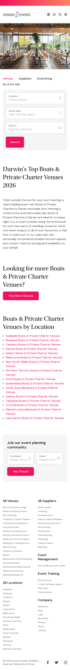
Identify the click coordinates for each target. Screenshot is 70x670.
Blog (40, 610)
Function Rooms (11, 527)
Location (13, 96)
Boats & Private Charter (15, 511)
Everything (44, 78)
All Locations (12, 583)
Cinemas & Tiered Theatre (16, 519)
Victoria (7, 644)
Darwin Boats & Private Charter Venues (31, 349)
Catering (42, 511)
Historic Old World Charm (16, 535)
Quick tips (43, 588)
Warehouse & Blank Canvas (17, 566)
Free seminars (45, 592)
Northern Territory (12, 621)
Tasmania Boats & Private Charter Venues (33, 401)
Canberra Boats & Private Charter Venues (33, 344)
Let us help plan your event (51, 565)
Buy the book (44, 580)
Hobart (6, 605)
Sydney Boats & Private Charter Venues (32, 396)
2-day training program (50, 584)
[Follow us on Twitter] (56, 662)
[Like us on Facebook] (48, 662)
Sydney (6, 637)
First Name (15, 456)
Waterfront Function (13, 570)
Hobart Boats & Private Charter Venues (32, 353)
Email (42, 456)
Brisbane (7, 593)
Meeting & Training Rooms (16, 543)
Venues (8, 78)
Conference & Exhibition (15, 523)
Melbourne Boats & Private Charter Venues (34, 357)
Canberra (8, 597)
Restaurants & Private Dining (17, 558)
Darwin (6, 601)
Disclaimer (43, 618)
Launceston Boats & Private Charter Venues (35, 418)
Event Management (48, 557)
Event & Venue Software (50, 519)
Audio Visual (44, 507)
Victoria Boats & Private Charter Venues (32, 405)
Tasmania (8, 641)
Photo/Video (44, 527)
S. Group (30, 664)
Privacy (41, 622)
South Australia (10, 633)
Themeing (43, 539)
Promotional (44, 531)
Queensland (9, 629)
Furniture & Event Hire (49, 523)
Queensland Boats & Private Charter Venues (35, 383)
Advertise (43, 606)
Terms (41, 626)
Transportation (45, 543)
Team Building (45, 535)
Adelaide (7, 589)
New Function (10, 547)
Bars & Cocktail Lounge (15, 507)
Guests (13, 125)
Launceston (9, 609)
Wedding (42, 547)
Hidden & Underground (15, 531)
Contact (42, 630)
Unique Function (11, 562)
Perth (5, 625)
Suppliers (25, 78)
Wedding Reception (13, 574)
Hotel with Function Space (16, 539)
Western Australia (12, 648)
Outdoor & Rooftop (12, 551)
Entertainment (45, 515)
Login (40, 614)
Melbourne (8, 613)
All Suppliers (47, 501)
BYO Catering (10, 515)
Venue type (15, 111)
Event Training (48, 574)
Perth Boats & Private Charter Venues (30, 379)
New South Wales (11, 617)
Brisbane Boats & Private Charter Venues (33, 340)
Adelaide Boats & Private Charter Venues (33, 336)
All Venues (10, 501)
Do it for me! (11, 84)
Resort (6, 555)
